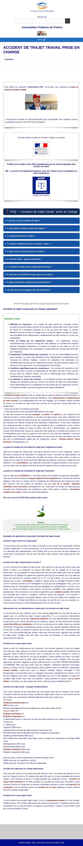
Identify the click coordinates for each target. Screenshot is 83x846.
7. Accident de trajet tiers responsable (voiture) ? (29, 267)
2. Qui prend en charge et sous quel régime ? (26, 228)
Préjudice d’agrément (12, 716)
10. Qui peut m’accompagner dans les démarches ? (29, 290)
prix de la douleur (61, 484)
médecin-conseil (62, 592)
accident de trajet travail (15, 395)
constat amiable (10, 670)
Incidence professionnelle (14, 703)
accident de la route (47, 787)
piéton (47, 414)
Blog (33, 843)
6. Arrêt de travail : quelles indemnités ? (24, 259)
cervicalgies (27, 581)
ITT (4, 733)
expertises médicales (39, 619)
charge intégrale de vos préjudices (43, 478)
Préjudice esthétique (12, 749)
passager (36, 414)
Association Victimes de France (42, 27)
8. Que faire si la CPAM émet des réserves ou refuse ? (30, 275)
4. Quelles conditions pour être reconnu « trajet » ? (29, 244)
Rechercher (42, 17)
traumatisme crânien (56, 800)
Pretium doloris (66, 439)
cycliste (57, 414)
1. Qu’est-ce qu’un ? (23, 221)
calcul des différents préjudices (17, 624)
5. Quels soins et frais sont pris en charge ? (26, 251)
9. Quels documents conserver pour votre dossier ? (29, 282)
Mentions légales (25, 843)
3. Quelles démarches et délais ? (21, 236)
